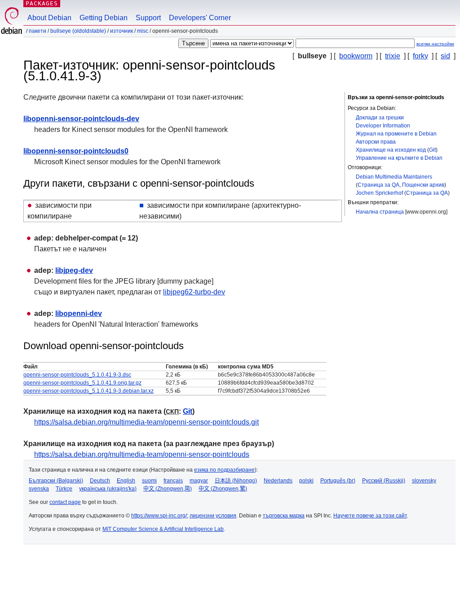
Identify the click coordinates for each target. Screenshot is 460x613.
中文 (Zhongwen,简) (167, 489)
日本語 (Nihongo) (236, 480)
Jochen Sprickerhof (379, 193)
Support (148, 18)
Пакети (37, 31)
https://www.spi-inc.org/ (159, 515)
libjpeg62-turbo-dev (194, 292)
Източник (121, 31)
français (173, 480)
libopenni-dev (78, 313)
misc (142, 31)
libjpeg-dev (74, 270)
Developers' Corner (200, 18)
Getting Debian (104, 18)
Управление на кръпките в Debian (399, 158)
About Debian (49, 18)
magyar (199, 480)
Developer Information (383, 126)
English (126, 480)
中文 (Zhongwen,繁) (223, 489)
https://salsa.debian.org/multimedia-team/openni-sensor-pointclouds (141, 454)
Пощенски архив (423, 185)
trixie (392, 56)
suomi (149, 480)
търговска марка (284, 515)
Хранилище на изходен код (391, 150)
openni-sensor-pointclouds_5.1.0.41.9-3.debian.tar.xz (88, 391)
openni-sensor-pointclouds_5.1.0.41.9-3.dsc (77, 375)
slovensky (424, 480)
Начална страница (380, 212)
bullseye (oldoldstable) (78, 31)
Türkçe (64, 489)
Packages (42, 3)
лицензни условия (213, 515)
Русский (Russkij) (383, 480)
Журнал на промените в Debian (396, 134)
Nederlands (278, 480)
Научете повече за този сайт (370, 515)
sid (445, 56)
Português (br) (337, 480)
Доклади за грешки (380, 117)
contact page (65, 502)
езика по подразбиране (224, 470)
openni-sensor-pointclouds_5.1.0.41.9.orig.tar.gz (82, 383)
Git (432, 150)
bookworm (355, 56)
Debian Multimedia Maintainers (394, 177)
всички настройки (435, 43)
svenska (39, 489)
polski (306, 480)
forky (420, 56)
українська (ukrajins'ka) (108, 489)
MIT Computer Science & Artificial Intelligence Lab (163, 529)
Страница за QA (378, 185)
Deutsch (100, 480)
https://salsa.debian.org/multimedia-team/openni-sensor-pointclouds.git (146, 422)
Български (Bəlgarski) (56, 480)
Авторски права (376, 142)
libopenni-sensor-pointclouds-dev (81, 119)
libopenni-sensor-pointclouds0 (75, 151)
